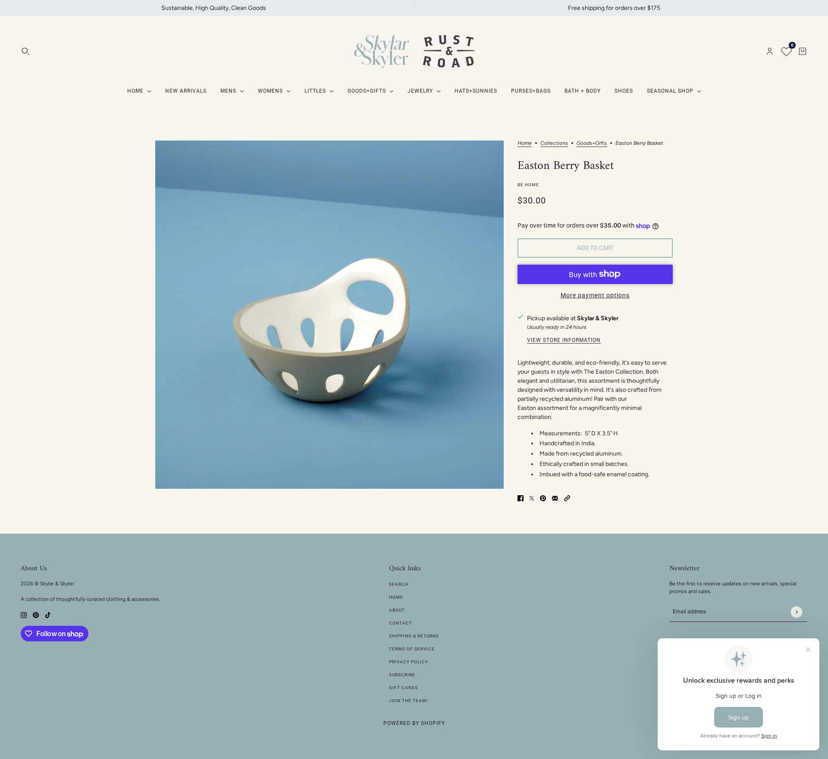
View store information (564, 340)
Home (525, 143)
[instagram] (23, 614)
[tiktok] (47, 614)
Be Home (528, 184)
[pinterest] (35, 614)
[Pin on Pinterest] (542, 498)
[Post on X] (531, 498)
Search (398, 584)
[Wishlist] (786, 51)
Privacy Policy (408, 661)
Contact (400, 623)
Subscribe (402, 674)
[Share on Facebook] (520, 498)
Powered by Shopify (414, 723)
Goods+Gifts (592, 143)
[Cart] (802, 51)
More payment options (595, 295)
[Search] (25, 51)
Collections (554, 143)
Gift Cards (403, 687)
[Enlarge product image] (329, 315)
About (397, 610)
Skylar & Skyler (597, 318)
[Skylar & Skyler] (414, 51)
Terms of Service (412, 649)
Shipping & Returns (414, 636)
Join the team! (408, 700)
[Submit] (796, 612)
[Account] (770, 51)
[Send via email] (555, 498)
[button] (567, 498)
